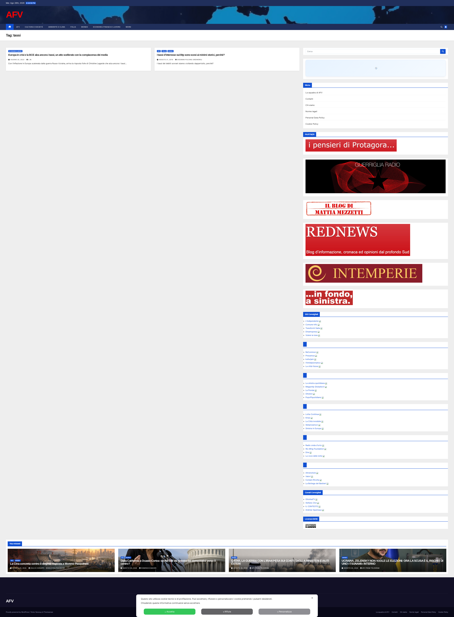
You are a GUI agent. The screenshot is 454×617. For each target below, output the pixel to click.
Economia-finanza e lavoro (106, 27)
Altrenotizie (311, 473)
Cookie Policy (312, 124)
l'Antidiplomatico (313, 363)
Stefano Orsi (311, 503)
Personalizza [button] (285, 611)
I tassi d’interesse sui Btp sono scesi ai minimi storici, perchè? (191, 54)
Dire (308, 452)
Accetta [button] (170, 611)
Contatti (309, 99)
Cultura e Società (34, 27)
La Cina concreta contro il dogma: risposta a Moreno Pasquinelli (49, 563)
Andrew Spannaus (314, 510)
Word (128, 27)
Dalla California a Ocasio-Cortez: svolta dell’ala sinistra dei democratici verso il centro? (168, 562)
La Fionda (310, 390)
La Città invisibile (313, 421)
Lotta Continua (312, 414)
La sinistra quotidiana (315, 383)
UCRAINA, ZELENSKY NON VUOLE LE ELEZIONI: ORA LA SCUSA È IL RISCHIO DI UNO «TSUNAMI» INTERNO (392, 562)
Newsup (38, 612)
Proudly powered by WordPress (18, 612)
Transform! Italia (313, 328)
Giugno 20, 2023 (18, 59)
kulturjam (310, 359)
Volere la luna (312, 335)
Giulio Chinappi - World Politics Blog (48, 568)
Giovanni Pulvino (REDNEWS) (189, 59)
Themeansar (48, 612)
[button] (441, 27)
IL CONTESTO (312, 506)
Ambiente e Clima (56, 27)
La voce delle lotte (314, 456)
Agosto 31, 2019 (166, 59)
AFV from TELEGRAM (260, 568)
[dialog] (227, 605)
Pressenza (310, 355)
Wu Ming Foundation (315, 449)
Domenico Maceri (149, 568)
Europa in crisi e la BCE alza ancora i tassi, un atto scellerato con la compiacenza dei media (58, 54)
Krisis (308, 418)
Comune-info (312, 324)
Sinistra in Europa (314, 428)
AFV (14, 14)
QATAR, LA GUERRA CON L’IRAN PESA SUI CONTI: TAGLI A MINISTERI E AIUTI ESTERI (280, 562)
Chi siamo (310, 105)
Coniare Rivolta (313, 480)
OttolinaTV (311, 499)
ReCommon (311, 352)
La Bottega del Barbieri (316, 483)
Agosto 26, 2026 (19, 568)
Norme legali (311, 111)
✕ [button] (312, 598)
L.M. (30, 59)
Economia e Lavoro (15, 51)
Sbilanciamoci (312, 425)
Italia (73, 27)
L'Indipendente (312, 321)
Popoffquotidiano (314, 397)
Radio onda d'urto (314, 445)
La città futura (312, 366)
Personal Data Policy (315, 117)
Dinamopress (312, 331)
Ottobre (309, 394)
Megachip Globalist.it (315, 387)
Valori (308, 476)
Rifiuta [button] (228, 611)
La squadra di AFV (314, 92)
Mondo (84, 27)
